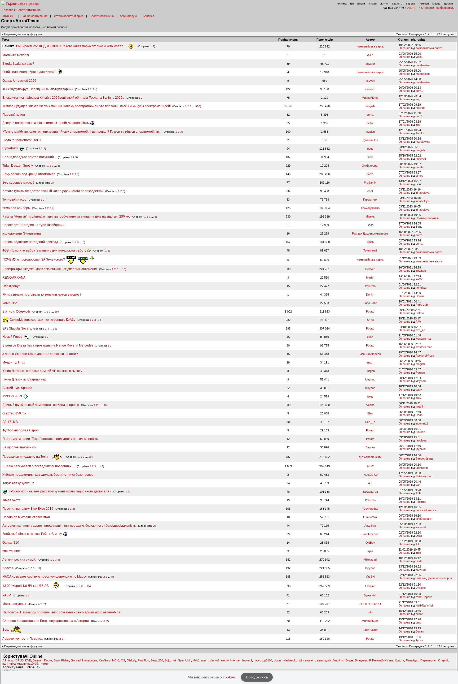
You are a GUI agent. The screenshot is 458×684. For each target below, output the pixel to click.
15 (54, 328)
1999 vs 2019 (12, 396)
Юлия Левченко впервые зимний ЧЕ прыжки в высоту (42, 371)
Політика (341, 3)
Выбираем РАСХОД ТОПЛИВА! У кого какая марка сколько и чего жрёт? (70, 46)
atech (204, 660)
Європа (410, 3)
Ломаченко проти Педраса (22, 638)
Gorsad (76, 660)
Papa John (370, 303)
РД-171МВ (10, 422)
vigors (278, 660)
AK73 (370, 320)
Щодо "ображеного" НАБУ (21, 140)
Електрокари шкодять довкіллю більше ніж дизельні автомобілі (50, 269)
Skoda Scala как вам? (18, 64)
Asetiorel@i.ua (425, 355)
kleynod (370, 379)
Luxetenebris (370, 534)
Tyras (419, 640)
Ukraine (370, 586)
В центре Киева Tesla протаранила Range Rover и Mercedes (47, 345)
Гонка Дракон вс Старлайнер (24, 379)
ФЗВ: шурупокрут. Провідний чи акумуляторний (37, 89)
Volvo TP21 (10, 303)
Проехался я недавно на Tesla (25, 456)
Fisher (65, 660)
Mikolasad (370, 559)
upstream (422, 467)
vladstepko (290, 660)
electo (225, 660)
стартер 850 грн (14, 413)
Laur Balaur (370, 629)
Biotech (420, 432)
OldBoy (370, 542)
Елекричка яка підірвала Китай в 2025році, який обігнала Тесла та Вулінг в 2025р (63, 97)
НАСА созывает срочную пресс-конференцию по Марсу (44, 576)
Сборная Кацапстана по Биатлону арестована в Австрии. (46, 621)
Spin (181, 660)
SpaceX (8, 568)
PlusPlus (143, 660)
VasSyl (370, 576)
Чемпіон (424, 3)
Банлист (148, 16)
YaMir (419, 279)
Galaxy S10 (10, 542)
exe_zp (420, 330)
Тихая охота (11, 500)
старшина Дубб (27, 663)
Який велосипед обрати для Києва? (29, 72)
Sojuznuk (171, 660)
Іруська (421, 449)
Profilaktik (370, 182)
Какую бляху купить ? (18, 483)
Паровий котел (13, 114)
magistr (370, 106)
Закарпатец (370, 491)
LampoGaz (370, 517)
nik (370, 612)
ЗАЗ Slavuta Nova (15, 328)
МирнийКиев (370, 97)
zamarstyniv (323, 660)
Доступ (448, 3)
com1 (419, 90)
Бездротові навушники (19, 447)
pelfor (370, 123)
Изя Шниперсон (370, 354)
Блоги (361, 3)
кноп (370, 337)
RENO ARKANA (13, 277)
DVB (28, 660)
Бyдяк (349, 660)
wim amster (306, 660)
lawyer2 (247, 660)
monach (370, 89)
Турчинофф (370, 508)
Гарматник (370, 199)
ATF (418, 493)
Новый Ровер (12, 337)
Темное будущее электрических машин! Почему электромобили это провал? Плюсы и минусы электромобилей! (86, 106)
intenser (235, 660)
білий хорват (370, 165)
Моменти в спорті (15, 55)
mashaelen (423, 65)
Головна (7, 9)
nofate (420, 167)
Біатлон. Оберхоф (16, 311)
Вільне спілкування (34, 16)
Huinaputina (89, 660)
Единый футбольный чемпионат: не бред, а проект (41, 405)
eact (370, 191)
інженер (421, 270)
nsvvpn (370, 80)
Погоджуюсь (257, 677)
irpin (370, 551)
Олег (419, 535)
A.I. (370, 483)
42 (438, 34)
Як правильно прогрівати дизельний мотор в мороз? (41, 294)
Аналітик (370, 525)
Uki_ (188, 660)
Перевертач (428, 660)
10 (123, 269)
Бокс (6, 629)
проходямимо (370, 208)
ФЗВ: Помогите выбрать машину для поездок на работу (44, 250)
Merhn (370, 277)
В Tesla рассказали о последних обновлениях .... (39, 466)
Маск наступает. (15, 604)
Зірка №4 (370, 595)
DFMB (19, 660)
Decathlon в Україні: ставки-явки (26, 517)
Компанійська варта (370, 46)
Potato (370, 311)
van (418, 484)
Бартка (370, 447)
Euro (57, 660)
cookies (229, 677)
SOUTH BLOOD (370, 603)
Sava (370, 157)
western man (424, 338)
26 (56, 311)
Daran (420, 631)
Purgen (370, 371)
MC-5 (115, 660)
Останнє (404, 48)
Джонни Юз (370, 140)
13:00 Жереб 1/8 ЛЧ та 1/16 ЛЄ (26, 586)
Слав (370, 242)
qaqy (370, 148)
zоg (418, 99)
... (435, 34)
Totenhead (370, 250)
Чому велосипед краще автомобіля (28, 174)
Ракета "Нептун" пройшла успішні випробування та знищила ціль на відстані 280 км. (66, 216)
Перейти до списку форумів (23, 34)
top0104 (267, 660)
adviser (370, 63)
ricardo (420, 107)
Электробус (11, 286)
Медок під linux (13, 362)
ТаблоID (397, 3)
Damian (37, 660)
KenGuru (105, 660)
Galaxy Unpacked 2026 (19, 81)
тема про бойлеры (16, 208)
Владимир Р (363, 660)
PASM (6, 595)
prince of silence (426, 510)
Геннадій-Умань (382, 660)
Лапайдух (412, 660)
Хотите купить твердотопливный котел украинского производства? (53, 191)
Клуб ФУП (9, 16)
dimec (419, 175)
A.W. (418, 321)
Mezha (436, 3)
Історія (372, 3)
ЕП (352, 3)
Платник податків (427, 218)
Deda (419, 415)
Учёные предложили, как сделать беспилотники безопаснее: (48, 475)
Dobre (48, 660)
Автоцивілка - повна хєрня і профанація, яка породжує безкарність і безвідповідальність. (69, 525)
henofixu (421, 287)
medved (421, 158)
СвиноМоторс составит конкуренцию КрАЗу (42, 320)
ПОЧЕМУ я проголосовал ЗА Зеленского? (34, 259)
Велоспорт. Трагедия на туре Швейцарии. (33, 225)
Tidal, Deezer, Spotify (17, 165)
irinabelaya (422, 192)
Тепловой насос (14, 199)
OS (123, 660)
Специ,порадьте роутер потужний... (29, 157)
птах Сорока (424, 597)
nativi (257, 660)
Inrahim (420, 406)
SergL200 (157, 660)
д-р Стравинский (370, 456)
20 (90, 456)
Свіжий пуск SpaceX (17, 388)
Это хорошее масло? (18, 182)
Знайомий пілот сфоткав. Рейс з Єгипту (32, 534)
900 (197, 106)
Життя (384, 3)
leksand (421, 527)
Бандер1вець (424, 458)
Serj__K (370, 421)
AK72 (370, 466)
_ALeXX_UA (370, 474)
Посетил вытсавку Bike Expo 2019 (28, 508)
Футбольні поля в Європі (20, 430)
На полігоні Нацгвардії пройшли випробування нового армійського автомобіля (61, 612)
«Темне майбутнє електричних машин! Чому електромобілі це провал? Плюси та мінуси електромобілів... (82, 131)
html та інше (11, 551)
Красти (399, 660)
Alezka (420, 133)
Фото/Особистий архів (68, 16)
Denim (370, 294)
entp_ (370, 362)
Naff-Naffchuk (425, 605)
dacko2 (214, 660)
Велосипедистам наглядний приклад (30, 242)
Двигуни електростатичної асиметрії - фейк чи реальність (46, 123)
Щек (370, 413)
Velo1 (370, 55)
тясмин (44, 663)
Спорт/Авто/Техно (28, 9)
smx (418, 398)
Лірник (370, 216)
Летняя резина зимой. (19, 559)
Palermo (370, 286)
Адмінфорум (128, 16)
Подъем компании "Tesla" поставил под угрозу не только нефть (50, 439)
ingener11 (422, 423)
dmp (418, 622)
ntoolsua (421, 440)
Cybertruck (10, 148)
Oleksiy (131, 660)
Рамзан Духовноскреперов (370, 233)
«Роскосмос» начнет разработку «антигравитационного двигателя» (59, 491)
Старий (443, 660)
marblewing (423, 141)
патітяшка (9, 663)
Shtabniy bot (423, 476)
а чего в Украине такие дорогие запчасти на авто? (40, 354)
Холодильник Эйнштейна (21, 233)
